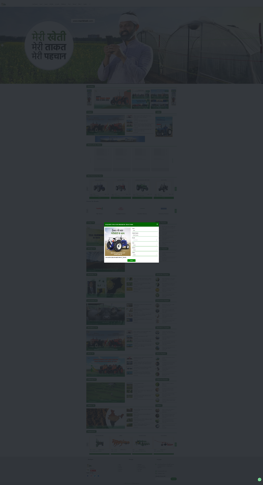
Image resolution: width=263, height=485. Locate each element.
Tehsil (133, 252)
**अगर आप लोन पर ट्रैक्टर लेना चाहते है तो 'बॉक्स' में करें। (116, 257)
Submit (131, 260)
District (133, 247)
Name (133, 228)
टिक (124, 257)
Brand (133, 237)
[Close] (157, 224)
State (133, 242)
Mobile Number (135, 233)
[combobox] (145, 245)
